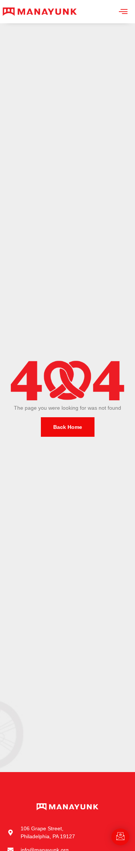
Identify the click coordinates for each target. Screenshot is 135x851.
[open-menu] (123, 11)
